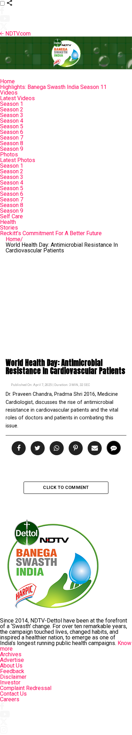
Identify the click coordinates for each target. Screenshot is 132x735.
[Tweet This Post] (36, 448)
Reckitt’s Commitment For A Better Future (51, 233)
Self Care (11, 216)
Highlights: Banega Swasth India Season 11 (53, 87)
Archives (10, 654)
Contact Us (13, 693)
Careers (9, 699)
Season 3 (11, 115)
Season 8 (11, 143)
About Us (11, 665)
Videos (9, 92)
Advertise (12, 660)
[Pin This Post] (74, 448)
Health (8, 222)
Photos (9, 154)
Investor (10, 682)
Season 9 (11, 149)
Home (7, 81)
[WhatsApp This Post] (55, 448)
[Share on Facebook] (19, 448)
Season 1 (11, 104)
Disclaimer (13, 676)
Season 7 (11, 137)
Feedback (12, 671)
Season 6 (11, 132)
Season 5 (11, 126)
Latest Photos (17, 160)
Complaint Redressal (25, 688)
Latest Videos (17, 98)
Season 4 (11, 120)
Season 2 (11, 109)
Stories (9, 227)
